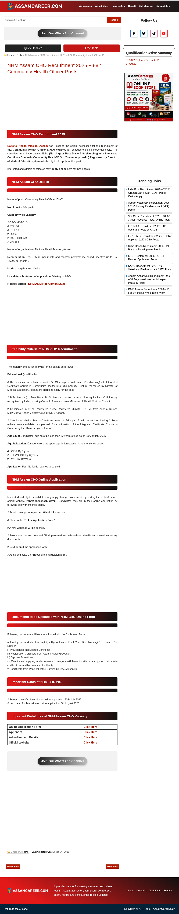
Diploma (140, 60)
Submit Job (163, 6)
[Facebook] (134, 33)
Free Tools (91, 48)
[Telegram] (154, 33)
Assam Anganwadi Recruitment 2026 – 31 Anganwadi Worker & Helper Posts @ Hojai (149, 279)
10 (127, 60)
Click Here (90, 726)
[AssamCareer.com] (27, 890)
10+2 (132, 60)
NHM (19, 55)
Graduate (151, 60)
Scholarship (146, 6)
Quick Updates (33, 48)
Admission (85, 6)
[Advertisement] (62, 102)
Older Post (112, 866)
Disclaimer (154, 890)
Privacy (168, 890)
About (130, 890)
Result (132, 6)
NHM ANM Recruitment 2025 (47, 283)
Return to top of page (16, 908)
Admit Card (101, 6)
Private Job (118, 6)
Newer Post (13, 866)
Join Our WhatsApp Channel (62, 33)
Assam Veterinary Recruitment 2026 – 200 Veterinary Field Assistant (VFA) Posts (150, 206)
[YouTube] (164, 33)
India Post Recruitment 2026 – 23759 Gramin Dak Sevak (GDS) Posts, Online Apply (149, 193)
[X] (144, 33)
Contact (141, 890)
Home (10, 55)
